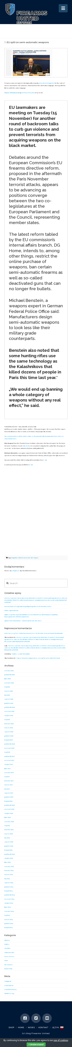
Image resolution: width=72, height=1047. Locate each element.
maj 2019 (7, 719)
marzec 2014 (8, 919)
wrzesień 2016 (9, 809)
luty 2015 (7, 878)
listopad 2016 (8, 801)
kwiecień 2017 (8, 781)
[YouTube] (47, 1018)
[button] (63, 8)
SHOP (11, 1027)
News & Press (9, 956)
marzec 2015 (8, 874)
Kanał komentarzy (10, 989)
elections (7, 948)
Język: (56, 1027)
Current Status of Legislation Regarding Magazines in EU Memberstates (28, 606)
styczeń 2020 (8, 699)
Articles (6, 944)
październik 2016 (9, 805)
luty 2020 (7, 695)
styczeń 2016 (8, 842)
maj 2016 (7, 825)
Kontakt (43, 1027)
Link (46, 460)
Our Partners (8, 965)
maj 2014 (7, 915)
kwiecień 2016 (8, 829)
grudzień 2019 (8, 703)
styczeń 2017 (8, 793)
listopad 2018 (8, 740)
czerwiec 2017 (9, 772)
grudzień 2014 (8, 887)
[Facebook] (25, 1018)
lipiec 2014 (7, 907)
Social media (8, 969)
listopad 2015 (8, 850)
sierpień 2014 (8, 903)
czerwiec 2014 (9, 911)
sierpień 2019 (8, 715)
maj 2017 (7, 776)
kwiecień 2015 (8, 870)
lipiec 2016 (7, 817)
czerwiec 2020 (9, 683)
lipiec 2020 (7, 679)
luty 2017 (7, 789)
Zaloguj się (7, 981)
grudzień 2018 (8, 736)
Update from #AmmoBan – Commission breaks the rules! (23, 621)
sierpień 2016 (8, 813)
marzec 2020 (8, 691)
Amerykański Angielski (46, 83)
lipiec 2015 (7, 862)
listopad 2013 (8, 927)
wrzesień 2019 (9, 711)
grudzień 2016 (8, 797)
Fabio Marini (26, 446)
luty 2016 (7, 838)
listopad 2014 (8, 891)
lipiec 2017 (7, 768)
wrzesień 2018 (9, 748)
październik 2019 (9, 707)
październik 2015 (9, 854)
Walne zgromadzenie (11, 610)
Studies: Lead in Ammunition (21, 654)
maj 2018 (7, 752)
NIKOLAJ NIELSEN (28, 93)
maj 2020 (7, 687)
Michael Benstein (24, 558)
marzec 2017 (8, 785)
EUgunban (14, 558)
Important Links (9, 952)
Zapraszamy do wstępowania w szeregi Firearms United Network (38, 658)
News (31, 1027)
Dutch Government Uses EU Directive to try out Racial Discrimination (41, 633)
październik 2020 (9, 674)
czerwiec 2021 (9, 670)
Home (21, 1027)
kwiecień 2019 (8, 724)
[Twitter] (36, 1018)
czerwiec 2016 (9, 821)
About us (7, 940)
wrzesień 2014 (9, 899)
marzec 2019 (8, 728)
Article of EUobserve (11, 93)
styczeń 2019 (8, 732)
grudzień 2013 (8, 923)
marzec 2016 (8, 834)
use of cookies (60, 1040)
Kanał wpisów (8, 985)
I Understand (36, 1044)
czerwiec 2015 (9, 866)
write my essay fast (11, 633)
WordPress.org (9, 993)
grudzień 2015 (8, 846)
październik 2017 (9, 756)
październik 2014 (9, 895)
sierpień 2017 (8, 764)
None (6, 960)
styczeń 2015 (8, 882)
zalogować (15, 570)
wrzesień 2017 (9, 760)
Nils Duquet (34, 558)
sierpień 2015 (8, 858)
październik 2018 (9, 744)
